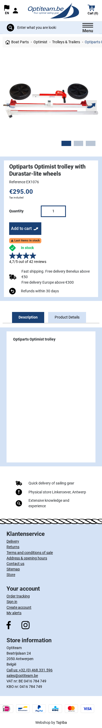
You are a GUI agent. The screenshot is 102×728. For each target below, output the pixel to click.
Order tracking (18, 596)
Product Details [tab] (67, 317)
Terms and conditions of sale (30, 553)
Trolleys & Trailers (66, 42)
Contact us (15, 564)
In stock (27, 248)
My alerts (14, 613)
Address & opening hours (27, 558)
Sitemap (13, 569)
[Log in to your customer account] (15, 11)
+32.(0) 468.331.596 (36, 670)
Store (11, 575)
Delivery (13, 541)
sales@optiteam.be (22, 675)
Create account (19, 607)
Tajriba (61, 722)
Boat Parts (20, 42)
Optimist (40, 42)
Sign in (12, 602)
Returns (13, 547)
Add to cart (21, 228)
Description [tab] (28, 317)
